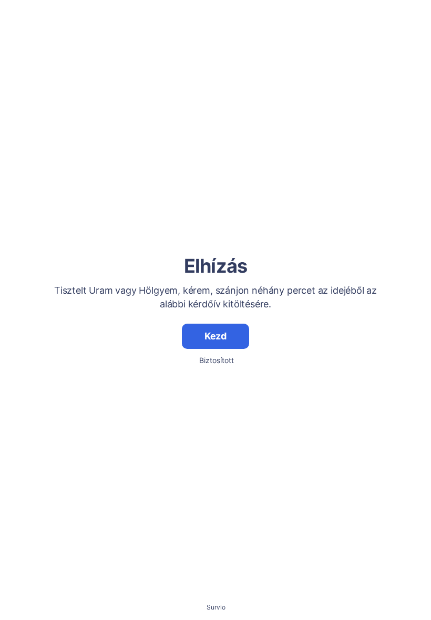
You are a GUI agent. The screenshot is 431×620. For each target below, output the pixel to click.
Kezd (215, 336)
